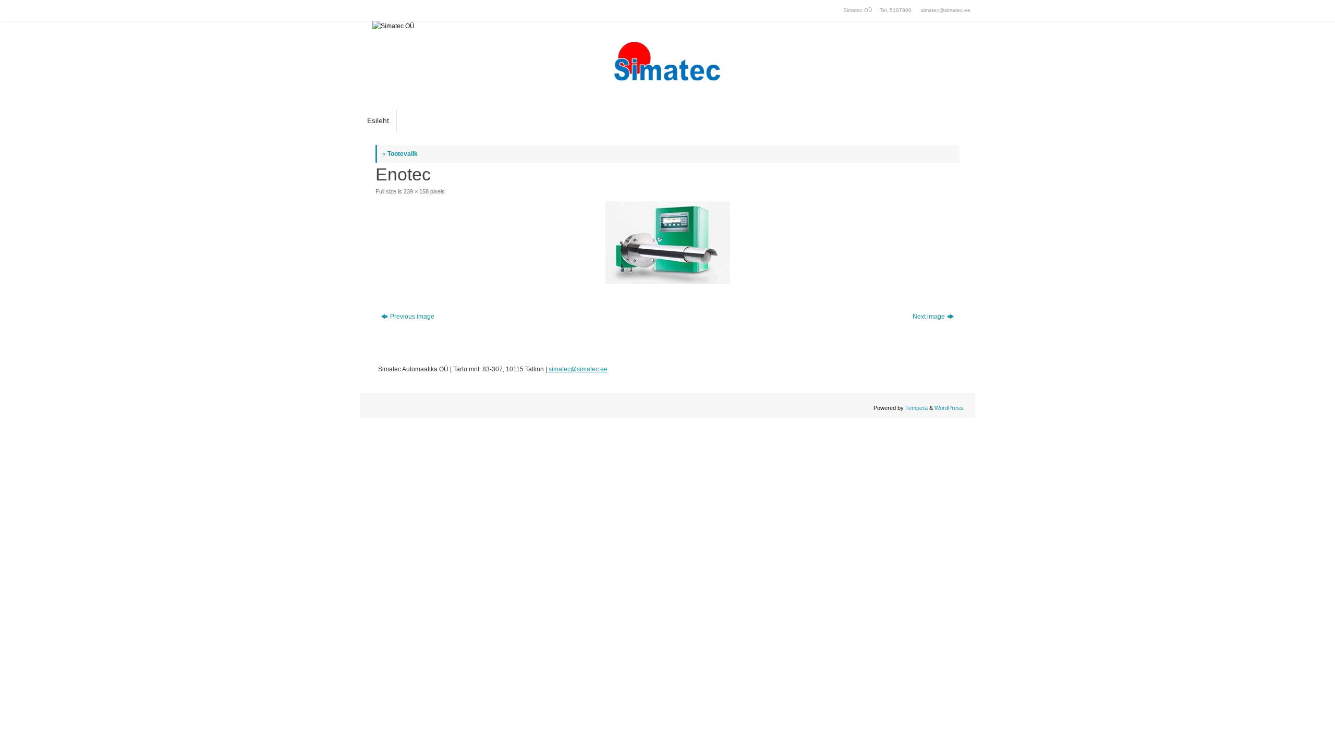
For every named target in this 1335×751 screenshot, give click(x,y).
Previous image (412, 316)
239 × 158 (416, 191)
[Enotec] (667, 242)
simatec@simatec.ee (945, 10)
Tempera (916, 408)
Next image (929, 316)
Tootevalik (400, 154)
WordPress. (949, 408)
